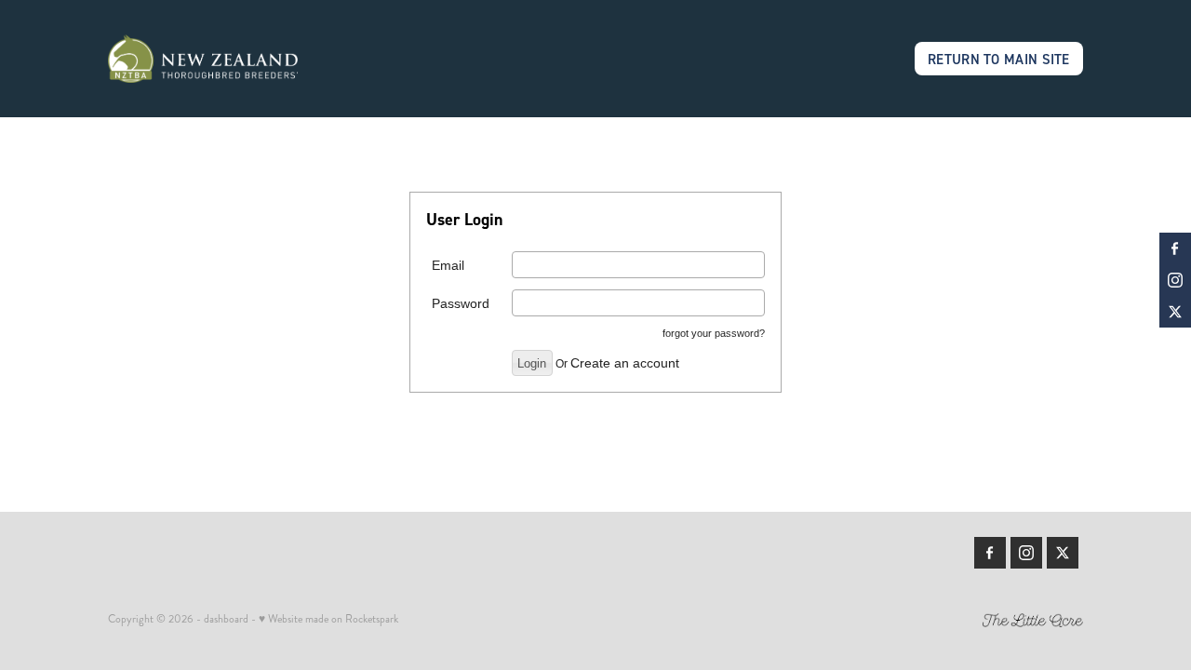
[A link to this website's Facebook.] (1175, 248)
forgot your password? (713, 333)
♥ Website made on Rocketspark (328, 619)
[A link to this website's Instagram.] (1175, 280)
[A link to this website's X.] (1175, 312)
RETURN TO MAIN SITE (999, 59)
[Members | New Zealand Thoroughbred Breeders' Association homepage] (205, 58)
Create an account (624, 362)
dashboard (226, 619)
